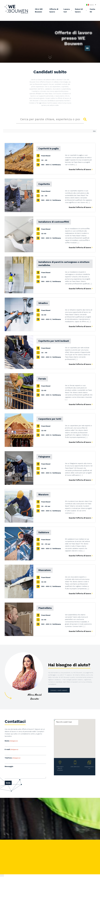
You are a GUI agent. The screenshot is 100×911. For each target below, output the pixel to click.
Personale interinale (50, 853)
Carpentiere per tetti (49, 419)
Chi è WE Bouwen (39, 10)
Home (45, 848)
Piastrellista (45, 608)
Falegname (44, 456)
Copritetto (44, 184)
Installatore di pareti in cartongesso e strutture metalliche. (63, 264)
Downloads (65, 853)
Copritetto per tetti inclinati (53, 341)
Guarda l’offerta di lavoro (80, 169)
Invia (8, 783)
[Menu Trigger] (87, 48)
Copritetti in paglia (48, 148)
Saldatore (43, 532)
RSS (94, 131)
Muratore (43, 494)
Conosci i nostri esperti (58, 690)
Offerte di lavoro (53, 10)
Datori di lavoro (79, 10)
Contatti (92, 10)
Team (63, 857)
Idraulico (43, 303)
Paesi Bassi (45, 156)
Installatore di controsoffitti (53, 222)
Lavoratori (67, 10)
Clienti (63, 851)
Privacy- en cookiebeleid (57, 871)
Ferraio (42, 378)
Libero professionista (50, 855)
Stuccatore (44, 570)
